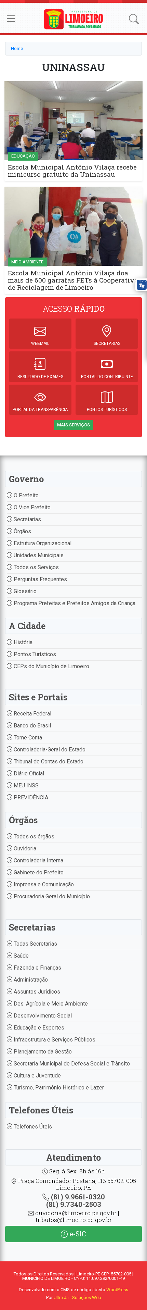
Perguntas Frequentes (39, 579)
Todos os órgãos (33, 836)
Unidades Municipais (38, 555)
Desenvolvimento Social (42, 1015)
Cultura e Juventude (36, 1075)
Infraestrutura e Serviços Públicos (53, 1039)
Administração (30, 979)
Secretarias (26, 519)
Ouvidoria (24, 848)
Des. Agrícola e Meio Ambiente (50, 1003)
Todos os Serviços (35, 567)
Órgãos (21, 531)
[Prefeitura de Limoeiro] (73, 18)
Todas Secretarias (34, 943)
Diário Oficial (28, 773)
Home (17, 48)
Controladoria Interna (37, 860)
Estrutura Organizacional (41, 543)
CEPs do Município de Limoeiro (50, 666)
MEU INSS (25, 785)
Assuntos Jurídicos (36, 991)
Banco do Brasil (31, 725)
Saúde (20, 955)
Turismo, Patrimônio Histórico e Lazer (58, 1087)
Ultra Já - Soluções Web (77, 1297)
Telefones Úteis (32, 1126)
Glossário (24, 591)
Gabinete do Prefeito (38, 872)
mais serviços (73, 424)
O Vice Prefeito (31, 507)
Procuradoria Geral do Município (51, 896)
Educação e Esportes (38, 1027)
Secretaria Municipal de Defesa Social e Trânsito (71, 1063)
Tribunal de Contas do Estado (47, 761)
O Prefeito (25, 495)
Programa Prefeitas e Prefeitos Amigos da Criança (73, 603)
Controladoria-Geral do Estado (48, 749)
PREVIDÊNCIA (30, 797)
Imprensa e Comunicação (43, 884)
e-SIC (77, 1234)
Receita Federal (31, 713)
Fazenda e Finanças (36, 967)
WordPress (117, 1289)
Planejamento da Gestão (42, 1051)
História (22, 642)
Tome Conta (27, 737)
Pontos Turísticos (34, 654)
